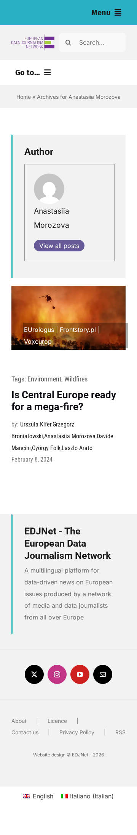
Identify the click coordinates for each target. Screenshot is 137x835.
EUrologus (39, 329)
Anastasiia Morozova (70, 436)
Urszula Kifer (35, 424)
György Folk (46, 448)
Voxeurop (38, 341)
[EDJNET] (32, 37)
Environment (44, 379)
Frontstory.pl (78, 329)
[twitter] (34, 674)
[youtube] (79, 674)
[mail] (102, 674)
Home (23, 96)
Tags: (19, 379)
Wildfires (76, 379)
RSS (120, 732)
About (19, 721)
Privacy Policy (76, 732)
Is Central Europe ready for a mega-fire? (63, 400)
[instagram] (57, 674)
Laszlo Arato (77, 448)
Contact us (24, 732)
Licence (57, 721)
